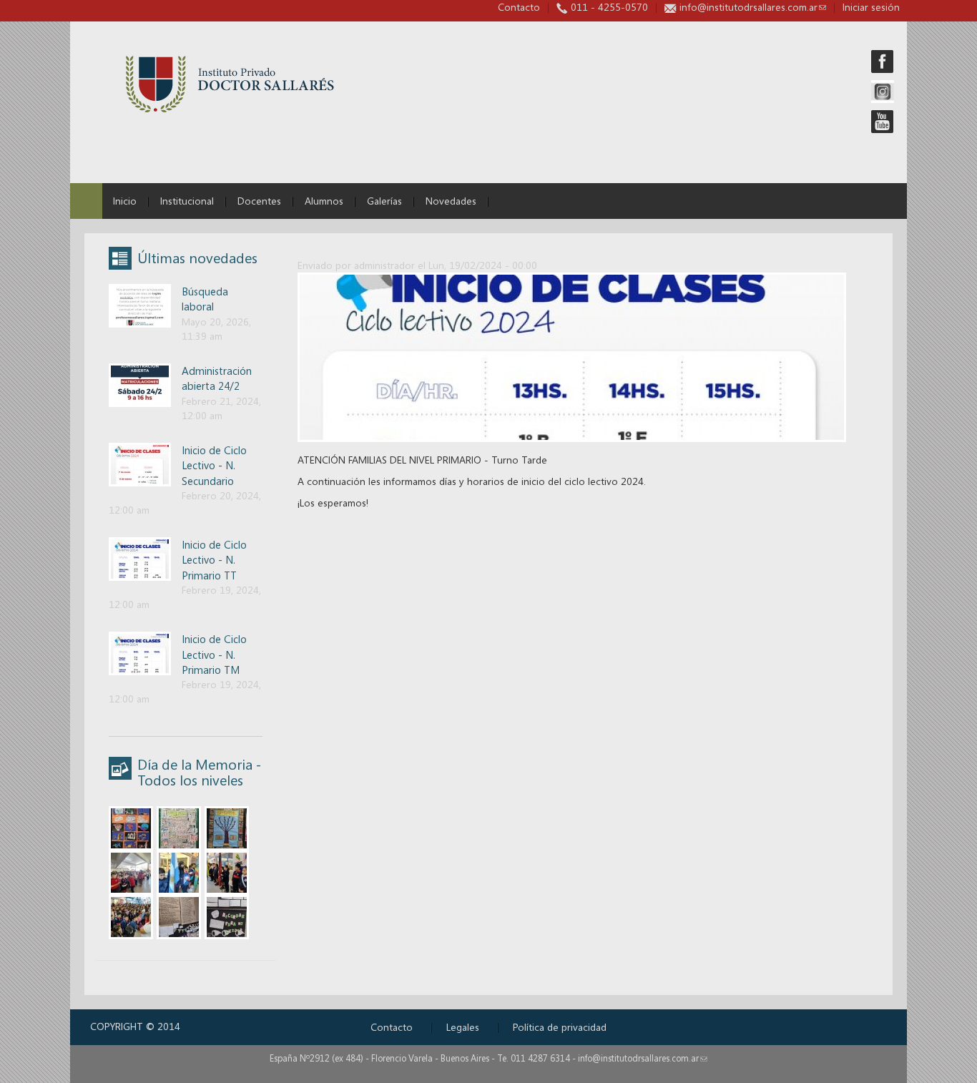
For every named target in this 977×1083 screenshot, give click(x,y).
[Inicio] (230, 84)
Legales (462, 1027)
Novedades (451, 200)
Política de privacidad (560, 1027)
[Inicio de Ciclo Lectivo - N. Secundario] (140, 463)
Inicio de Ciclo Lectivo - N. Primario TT (214, 559)
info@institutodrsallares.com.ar (752, 7)
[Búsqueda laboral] (140, 304)
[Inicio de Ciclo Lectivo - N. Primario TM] (140, 652)
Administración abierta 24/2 (217, 378)
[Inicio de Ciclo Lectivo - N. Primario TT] (140, 557)
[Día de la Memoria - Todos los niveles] (131, 827)
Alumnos (324, 200)
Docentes (259, 200)
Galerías (384, 200)
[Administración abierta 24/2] (140, 384)
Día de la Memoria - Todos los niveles (199, 772)
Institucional (187, 200)
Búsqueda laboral (205, 298)
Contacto (519, 7)
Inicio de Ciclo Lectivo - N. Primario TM (214, 654)
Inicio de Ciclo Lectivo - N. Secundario (214, 465)
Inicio (125, 200)
